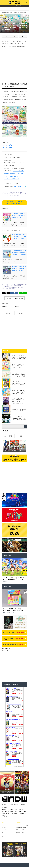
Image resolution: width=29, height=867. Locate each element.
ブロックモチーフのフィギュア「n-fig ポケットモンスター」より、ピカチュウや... (19, 236)
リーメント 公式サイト (8, 145)
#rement (11, 176)
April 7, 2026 (17, 186)
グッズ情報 (9, 31)
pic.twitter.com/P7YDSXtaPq (11, 179)
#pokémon (12, 173)
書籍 (21, 436)
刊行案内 (3, 832)
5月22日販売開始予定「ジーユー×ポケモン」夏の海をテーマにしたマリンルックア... (19, 252)
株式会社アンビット (20, 832)
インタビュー (4, 829)
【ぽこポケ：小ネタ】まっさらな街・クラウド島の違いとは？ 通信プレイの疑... (19, 268)
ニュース (3, 825)
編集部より (4, 836)
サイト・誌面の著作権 (21, 827)
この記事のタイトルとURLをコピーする (14, 298)
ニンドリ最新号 (8, 436)
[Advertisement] (14, 64)
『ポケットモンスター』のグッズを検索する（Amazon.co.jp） (14, 202)
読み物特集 (4, 827)
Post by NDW (5, 650)
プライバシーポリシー (21, 829)
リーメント (17, 306)
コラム (3, 834)
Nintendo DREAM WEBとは (22, 825)
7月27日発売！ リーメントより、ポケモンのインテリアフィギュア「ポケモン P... (19, 215)
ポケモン (5, 306)
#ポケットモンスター (18, 171)
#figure (16, 176)
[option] (7, 782)
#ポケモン (6, 173)
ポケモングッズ (11, 306)
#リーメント (19, 173)
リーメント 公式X (7, 147)
